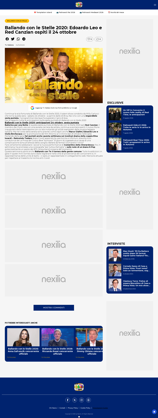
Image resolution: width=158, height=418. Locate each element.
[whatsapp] (18, 41)
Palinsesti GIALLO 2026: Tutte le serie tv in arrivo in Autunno (136, 127)
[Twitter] (73, 399)
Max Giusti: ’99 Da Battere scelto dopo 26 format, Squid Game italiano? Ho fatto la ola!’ (136, 253)
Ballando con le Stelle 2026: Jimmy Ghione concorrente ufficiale (92, 351)
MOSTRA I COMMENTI (54, 308)
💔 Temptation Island (43, 12)
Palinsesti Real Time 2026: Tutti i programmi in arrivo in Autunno (136, 142)
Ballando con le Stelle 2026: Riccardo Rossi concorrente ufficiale (57, 351)
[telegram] (24, 41)
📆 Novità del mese (116, 12)
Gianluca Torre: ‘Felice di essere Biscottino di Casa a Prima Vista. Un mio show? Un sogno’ (136, 283)
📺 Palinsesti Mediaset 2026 (91, 12)
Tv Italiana (9, 45)
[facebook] (7, 41)
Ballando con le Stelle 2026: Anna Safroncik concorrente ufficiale (23, 351)
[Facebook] (66, 399)
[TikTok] (87, 399)
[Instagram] (80, 399)
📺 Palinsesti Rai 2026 (65, 12)
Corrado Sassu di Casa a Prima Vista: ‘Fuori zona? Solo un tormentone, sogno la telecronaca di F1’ (137, 268)
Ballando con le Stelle (17, 21)
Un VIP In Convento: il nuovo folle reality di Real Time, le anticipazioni (136, 112)
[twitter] (12, 41)
